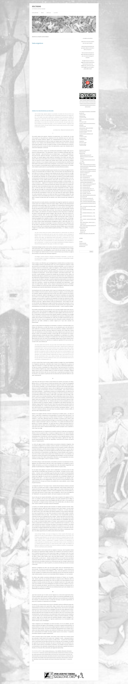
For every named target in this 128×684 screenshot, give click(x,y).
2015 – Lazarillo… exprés (85, 193)
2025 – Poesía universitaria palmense (87, 225)
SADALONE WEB (35, 12)
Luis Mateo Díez (68, 655)
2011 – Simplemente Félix (85, 185)
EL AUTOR (56, 12)
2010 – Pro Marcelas (84, 177)
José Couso (68, 654)
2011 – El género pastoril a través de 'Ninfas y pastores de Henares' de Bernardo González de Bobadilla (87, 180)
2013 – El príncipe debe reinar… (86, 188)
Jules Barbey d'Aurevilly (52, 655)
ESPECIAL (81, 153)
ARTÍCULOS (49, 12)
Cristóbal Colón (61, 652)
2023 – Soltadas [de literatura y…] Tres (87, 215)
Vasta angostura (37, 43)
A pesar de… (81, 141)
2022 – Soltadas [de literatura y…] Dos (87, 212)
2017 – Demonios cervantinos (86, 198)
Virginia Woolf (57, 659)
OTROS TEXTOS (82, 227)
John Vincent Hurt (54, 654)
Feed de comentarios (83, 244)
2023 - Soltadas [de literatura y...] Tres (50, 651)
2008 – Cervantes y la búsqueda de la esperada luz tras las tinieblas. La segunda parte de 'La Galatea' (88, 171)
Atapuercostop (82, 116)
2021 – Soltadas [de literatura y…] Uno (87, 209)
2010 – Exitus (82, 174)
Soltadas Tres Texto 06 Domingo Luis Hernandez (43, 110)
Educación (82, 230)
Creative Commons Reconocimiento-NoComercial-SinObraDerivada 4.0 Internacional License (88, 105)
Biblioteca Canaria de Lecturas (86, 156)
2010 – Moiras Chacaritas (85, 175)
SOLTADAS (36, 6)
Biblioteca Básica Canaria (85, 155)
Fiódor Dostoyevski (37, 654)
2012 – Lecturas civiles (84, 187)
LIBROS (80, 163)
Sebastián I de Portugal (49, 659)
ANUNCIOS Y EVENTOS (83, 150)
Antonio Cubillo (48, 652)
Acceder (80, 241)
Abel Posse (42, 652)
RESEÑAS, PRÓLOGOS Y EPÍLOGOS (64, 651)
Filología (81, 232)
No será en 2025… (82, 144)
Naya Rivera (58, 657)
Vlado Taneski (62, 659)
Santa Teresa (41, 659)
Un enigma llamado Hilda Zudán (85, 130)
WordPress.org (82, 246)
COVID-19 (82, 228)
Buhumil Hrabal (54, 652)
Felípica (81, 158)
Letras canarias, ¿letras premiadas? (86, 128)
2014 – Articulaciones (84, 191)
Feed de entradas (82, 243)
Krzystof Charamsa (61, 655)
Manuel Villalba (41, 657)
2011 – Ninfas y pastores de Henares (87, 183)
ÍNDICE (42, 12)
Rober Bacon (36, 659)
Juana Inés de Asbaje (43, 655)
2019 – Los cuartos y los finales (86, 199)
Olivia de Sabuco (65, 657)
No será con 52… (82, 138)
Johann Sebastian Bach (46, 654)
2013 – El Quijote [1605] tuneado (86, 190)
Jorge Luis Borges (62, 654)
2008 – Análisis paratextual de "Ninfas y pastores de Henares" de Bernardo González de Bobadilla (88, 166)
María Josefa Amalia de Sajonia (50, 657)
